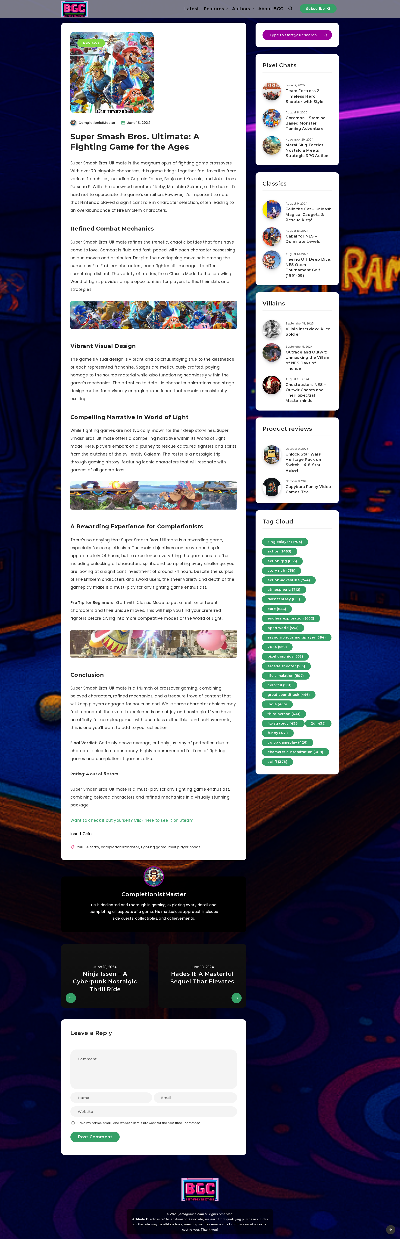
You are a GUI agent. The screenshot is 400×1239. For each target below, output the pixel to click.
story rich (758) (281, 570)
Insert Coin (81, 834)
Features (214, 8)
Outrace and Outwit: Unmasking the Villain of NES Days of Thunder (307, 360)
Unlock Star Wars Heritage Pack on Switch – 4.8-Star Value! (303, 462)
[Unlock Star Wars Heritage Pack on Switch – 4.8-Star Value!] (271, 454)
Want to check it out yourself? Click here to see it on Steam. (132, 820)
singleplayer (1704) (285, 542)
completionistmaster (120, 846)
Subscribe (316, 8)
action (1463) (279, 551)
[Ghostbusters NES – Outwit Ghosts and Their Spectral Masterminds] (271, 385)
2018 (80, 846)
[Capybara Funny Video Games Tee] (271, 487)
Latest (191, 8)
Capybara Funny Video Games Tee (308, 489)
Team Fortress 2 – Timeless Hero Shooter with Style (305, 96)
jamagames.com (191, 1214)
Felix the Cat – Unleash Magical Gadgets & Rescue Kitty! (309, 214)
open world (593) (283, 628)
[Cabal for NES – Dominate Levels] (271, 236)
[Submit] (325, 35)
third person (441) (284, 714)
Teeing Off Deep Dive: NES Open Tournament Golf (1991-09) (308, 267)
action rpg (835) (282, 561)
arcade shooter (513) (286, 666)
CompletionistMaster (154, 894)
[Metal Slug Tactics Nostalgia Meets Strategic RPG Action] (271, 145)
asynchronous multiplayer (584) (297, 637)
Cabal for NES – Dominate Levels (303, 239)
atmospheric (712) (284, 589)
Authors (241, 8)
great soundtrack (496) (289, 695)
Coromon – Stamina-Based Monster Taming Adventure (306, 123)
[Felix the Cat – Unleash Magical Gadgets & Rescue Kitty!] (271, 209)
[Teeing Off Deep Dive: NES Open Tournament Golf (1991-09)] (271, 259)
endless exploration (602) (291, 618)
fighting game (153, 846)
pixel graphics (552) (285, 656)
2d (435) (318, 723)
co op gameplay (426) (287, 742)
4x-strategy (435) (283, 723)
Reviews (91, 43)
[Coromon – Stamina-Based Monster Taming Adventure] (271, 118)
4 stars (92, 846)
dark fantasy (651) (284, 599)
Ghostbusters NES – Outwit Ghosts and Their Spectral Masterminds (306, 392)
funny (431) (278, 733)
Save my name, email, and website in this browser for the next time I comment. (139, 1123)
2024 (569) (277, 647)
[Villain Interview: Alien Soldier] (271, 329)
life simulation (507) (286, 676)
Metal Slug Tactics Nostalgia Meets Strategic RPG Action (307, 150)
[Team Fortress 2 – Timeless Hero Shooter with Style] (271, 91)
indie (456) (277, 704)
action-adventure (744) (289, 580)
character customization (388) (295, 752)
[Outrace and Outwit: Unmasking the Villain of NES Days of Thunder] (271, 352)
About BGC (270, 8)
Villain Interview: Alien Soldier (308, 332)
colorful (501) (279, 685)
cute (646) (277, 609)
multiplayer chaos (184, 846)
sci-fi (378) (277, 762)
